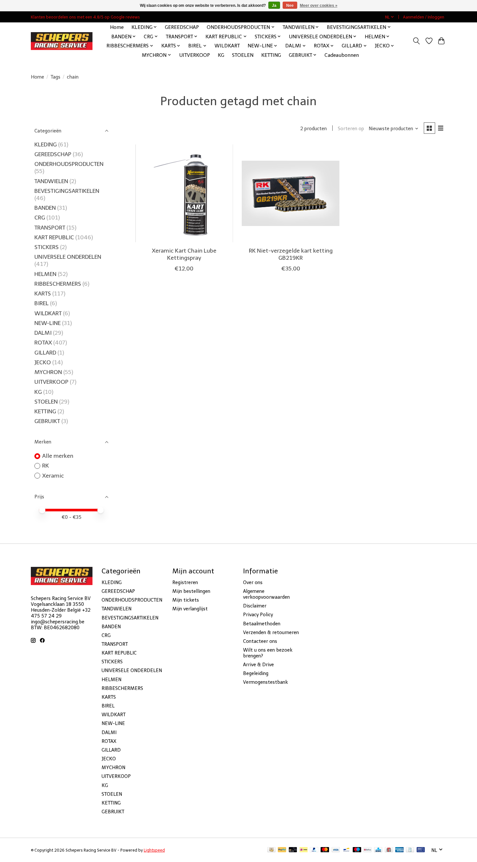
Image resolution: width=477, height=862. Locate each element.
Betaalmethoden (261, 624)
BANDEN (45, 207)
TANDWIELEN (51, 181)
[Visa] (336, 850)
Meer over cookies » (318, 5)
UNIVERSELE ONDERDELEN (67, 256)
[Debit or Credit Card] (293, 850)
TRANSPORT (49, 227)
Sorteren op (351, 128)
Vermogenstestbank (265, 682)
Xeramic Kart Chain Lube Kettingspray (184, 254)
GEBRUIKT (47, 421)
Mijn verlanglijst (190, 609)
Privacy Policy (258, 615)
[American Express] (399, 850)
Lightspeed (154, 850)
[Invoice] (410, 850)
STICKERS (46, 247)
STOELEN (242, 55)
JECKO (42, 362)
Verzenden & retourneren (271, 632)
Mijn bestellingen (191, 591)
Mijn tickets (185, 600)
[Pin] (421, 850)
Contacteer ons (260, 641)
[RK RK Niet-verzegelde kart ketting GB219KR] (290, 193)
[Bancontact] (346, 850)
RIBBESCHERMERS (57, 283)
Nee (290, 5)
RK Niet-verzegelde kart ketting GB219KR (291, 254)
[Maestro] (357, 850)
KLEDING (45, 144)
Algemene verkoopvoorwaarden (266, 594)
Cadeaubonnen (341, 55)
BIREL (41, 303)
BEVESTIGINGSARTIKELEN (66, 190)
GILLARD (45, 352)
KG (221, 55)
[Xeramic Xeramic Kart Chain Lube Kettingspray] (184, 193)
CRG (39, 217)
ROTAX (43, 342)
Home (117, 27)
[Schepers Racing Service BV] (61, 41)
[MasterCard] (325, 850)
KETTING (271, 55)
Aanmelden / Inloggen (423, 17)
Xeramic (53, 475)
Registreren (185, 582)
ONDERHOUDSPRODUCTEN (69, 164)
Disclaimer (254, 606)
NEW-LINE (47, 323)
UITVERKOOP (194, 55)
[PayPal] (282, 850)
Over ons (253, 582)
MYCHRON (48, 372)
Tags (55, 77)
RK (45, 465)
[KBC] (378, 850)
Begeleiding (255, 673)
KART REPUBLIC (54, 237)
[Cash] (271, 850)
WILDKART (227, 46)
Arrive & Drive (258, 665)
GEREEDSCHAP (182, 27)
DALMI (43, 332)
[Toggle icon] (416, 41)
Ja (274, 5)
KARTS (42, 293)
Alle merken (57, 455)
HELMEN (45, 274)
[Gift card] (389, 850)
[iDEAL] (304, 850)
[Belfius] (367, 850)
